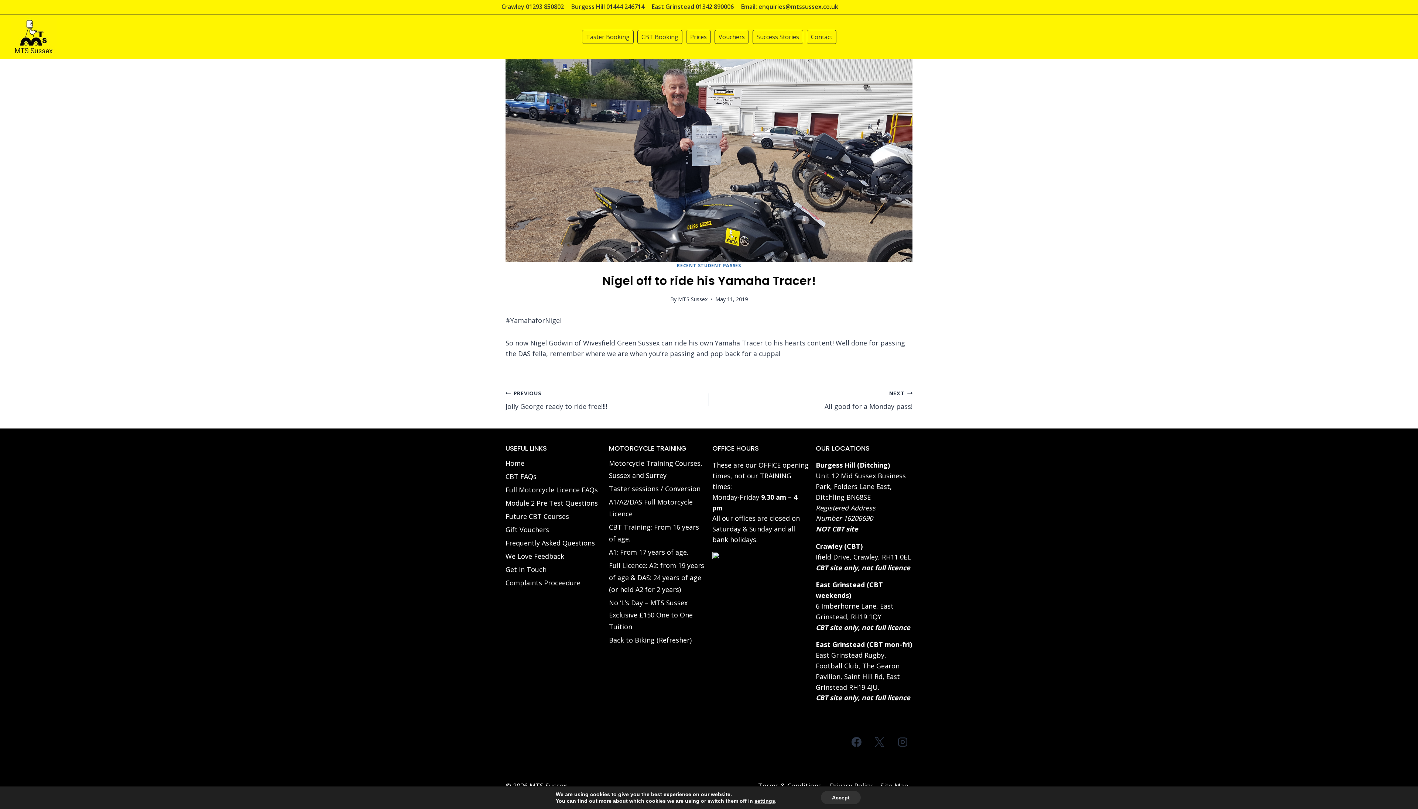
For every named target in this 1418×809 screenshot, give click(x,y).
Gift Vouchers (527, 529)
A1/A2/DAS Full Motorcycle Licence (651, 508)
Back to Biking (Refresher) (650, 640)
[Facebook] (857, 742)
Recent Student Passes (709, 265)
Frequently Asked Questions (550, 542)
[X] (880, 742)
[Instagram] (902, 742)
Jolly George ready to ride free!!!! (556, 400)
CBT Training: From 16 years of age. (654, 533)
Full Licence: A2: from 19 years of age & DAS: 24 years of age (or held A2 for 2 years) (656, 577)
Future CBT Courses (537, 516)
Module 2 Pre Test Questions (552, 503)
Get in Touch (526, 569)
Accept (841, 798)
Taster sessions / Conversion (655, 488)
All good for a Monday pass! (868, 400)
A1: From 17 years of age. (648, 552)
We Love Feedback (535, 556)
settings (764, 801)
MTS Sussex (693, 299)
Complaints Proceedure (543, 582)
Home (515, 463)
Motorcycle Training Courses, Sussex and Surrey (655, 469)
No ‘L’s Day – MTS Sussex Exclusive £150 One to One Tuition (651, 614)
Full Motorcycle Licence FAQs (552, 489)
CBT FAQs (521, 476)
